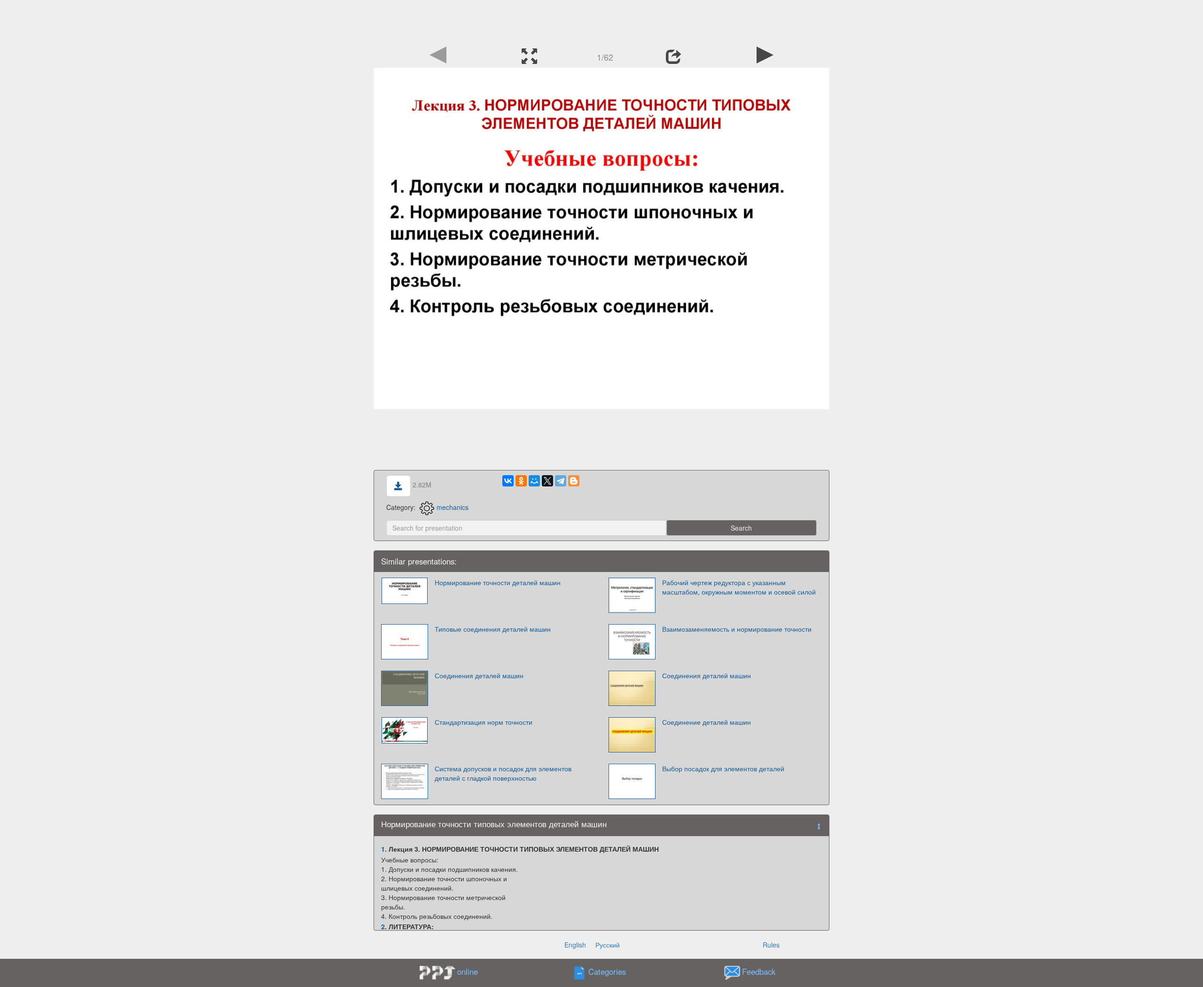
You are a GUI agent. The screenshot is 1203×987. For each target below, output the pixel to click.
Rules (771, 944)
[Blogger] (573, 480)
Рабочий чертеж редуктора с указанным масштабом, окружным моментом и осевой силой (739, 587)
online (467, 971)
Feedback (758, 971)
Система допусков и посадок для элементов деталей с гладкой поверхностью (503, 773)
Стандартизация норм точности (483, 722)
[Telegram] (560, 480)
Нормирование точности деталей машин (498, 582)
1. (384, 849)
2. (384, 926)
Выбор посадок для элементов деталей (723, 768)
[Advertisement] (601, 21)
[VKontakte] (508, 480)
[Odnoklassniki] (521, 480)
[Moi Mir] (534, 480)
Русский (607, 944)
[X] (547, 480)
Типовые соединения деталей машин (493, 629)
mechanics (453, 507)
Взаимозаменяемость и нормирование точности (737, 629)
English (575, 944)
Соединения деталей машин (479, 675)
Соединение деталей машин (706, 722)
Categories (607, 971)
